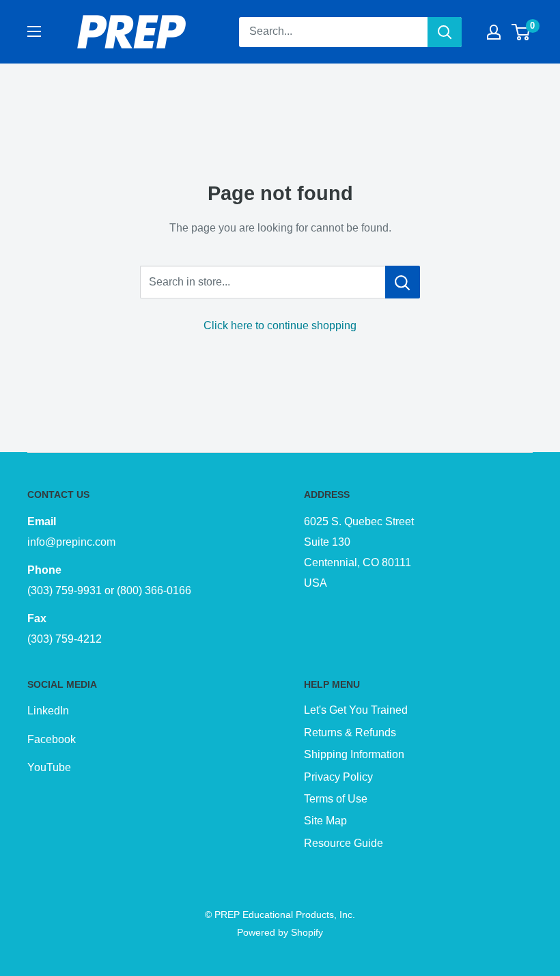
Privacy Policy (338, 777)
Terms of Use (335, 799)
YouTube (49, 767)
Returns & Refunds (350, 732)
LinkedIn (48, 710)
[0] (521, 32)
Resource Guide (343, 843)
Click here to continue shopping (280, 325)
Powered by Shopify (280, 932)
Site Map (325, 820)
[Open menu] (34, 31)
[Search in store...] (402, 282)
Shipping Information (354, 754)
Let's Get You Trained (356, 710)
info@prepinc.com (71, 542)
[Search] (445, 32)
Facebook (51, 739)
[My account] (494, 32)
